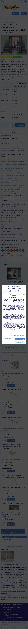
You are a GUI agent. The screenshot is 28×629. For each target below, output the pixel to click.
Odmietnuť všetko (20, 342)
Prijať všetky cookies (20, 339)
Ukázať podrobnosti (7, 338)
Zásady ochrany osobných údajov (18, 335)
